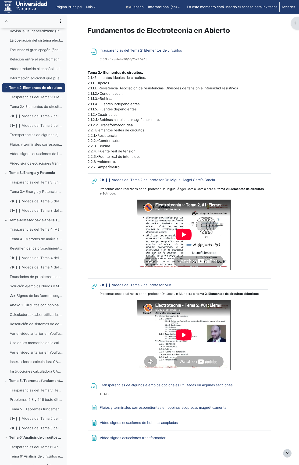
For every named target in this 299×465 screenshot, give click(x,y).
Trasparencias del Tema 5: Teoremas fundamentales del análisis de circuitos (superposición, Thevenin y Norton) (36, 390)
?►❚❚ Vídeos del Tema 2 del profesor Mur (36, 125)
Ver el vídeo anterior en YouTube (36, 333)
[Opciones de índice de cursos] (60, 21)
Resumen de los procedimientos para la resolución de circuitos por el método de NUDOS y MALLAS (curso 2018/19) (36, 248)
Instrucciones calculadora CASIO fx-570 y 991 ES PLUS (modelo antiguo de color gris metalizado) (36, 371)
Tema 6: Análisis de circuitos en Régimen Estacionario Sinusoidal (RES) (36, 437)
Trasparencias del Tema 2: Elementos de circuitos (36, 97)
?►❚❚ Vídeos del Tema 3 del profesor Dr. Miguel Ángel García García (36, 201)
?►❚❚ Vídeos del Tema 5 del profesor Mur (36, 428)
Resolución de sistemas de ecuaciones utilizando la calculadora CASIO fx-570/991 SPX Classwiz (36, 324)
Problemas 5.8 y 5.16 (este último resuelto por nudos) (36, 399)
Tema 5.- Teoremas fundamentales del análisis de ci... (36, 409)
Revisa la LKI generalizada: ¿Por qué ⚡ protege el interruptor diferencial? (36, 31)
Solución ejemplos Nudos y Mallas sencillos (36, 286)
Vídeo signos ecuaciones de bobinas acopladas (36, 153)
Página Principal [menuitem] (69, 7)
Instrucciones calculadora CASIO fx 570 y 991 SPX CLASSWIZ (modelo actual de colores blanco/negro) (36, 361)
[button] (153, 7)
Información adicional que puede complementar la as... (36, 78)
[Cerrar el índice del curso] (6, 21)
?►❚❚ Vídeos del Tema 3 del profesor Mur (36, 210)
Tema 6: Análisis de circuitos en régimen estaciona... (36, 456)
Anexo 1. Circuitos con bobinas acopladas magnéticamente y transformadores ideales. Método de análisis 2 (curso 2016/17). (36, 305)
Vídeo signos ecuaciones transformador (36, 163)
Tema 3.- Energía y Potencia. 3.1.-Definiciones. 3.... (36, 191)
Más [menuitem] (89, 7)
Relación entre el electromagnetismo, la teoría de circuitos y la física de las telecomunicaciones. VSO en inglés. (36, 59)
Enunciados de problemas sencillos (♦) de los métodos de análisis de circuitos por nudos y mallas (36, 277)
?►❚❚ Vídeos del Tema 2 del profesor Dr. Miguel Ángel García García (36, 116)
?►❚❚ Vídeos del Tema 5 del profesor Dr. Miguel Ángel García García (36, 418)
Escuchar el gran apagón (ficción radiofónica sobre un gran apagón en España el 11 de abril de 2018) (36, 50)
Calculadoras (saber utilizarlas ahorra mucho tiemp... (36, 314)
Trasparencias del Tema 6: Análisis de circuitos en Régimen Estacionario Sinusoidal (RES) (36, 447)
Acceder (288, 7)
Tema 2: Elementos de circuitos (35, 87)
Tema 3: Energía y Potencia (32, 172)
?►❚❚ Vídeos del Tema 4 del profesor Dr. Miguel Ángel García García (36, 258)
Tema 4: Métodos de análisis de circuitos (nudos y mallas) (36, 220)
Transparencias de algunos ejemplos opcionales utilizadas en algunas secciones (36, 135)
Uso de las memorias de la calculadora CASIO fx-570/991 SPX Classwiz (36, 343)
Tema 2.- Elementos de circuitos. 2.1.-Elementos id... (36, 106)
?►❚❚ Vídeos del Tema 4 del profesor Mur (36, 267)
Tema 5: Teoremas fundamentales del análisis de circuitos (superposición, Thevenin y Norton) (36, 380)
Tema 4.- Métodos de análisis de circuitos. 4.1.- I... (36, 239)
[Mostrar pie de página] (287, 453)
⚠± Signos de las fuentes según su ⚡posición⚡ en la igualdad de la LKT (36, 295)
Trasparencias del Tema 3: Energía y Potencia (36, 182)
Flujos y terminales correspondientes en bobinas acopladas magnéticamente (36, 144)
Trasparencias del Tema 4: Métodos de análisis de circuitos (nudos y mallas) (36, 229)
